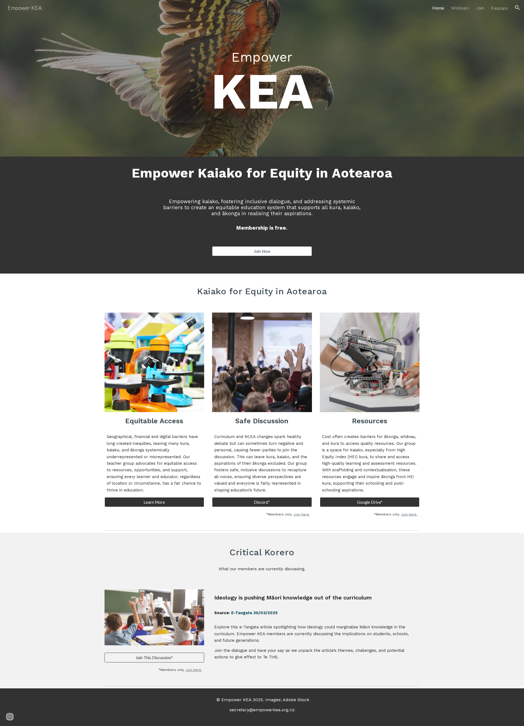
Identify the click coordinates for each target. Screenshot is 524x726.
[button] (517, 7)
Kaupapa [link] (499, 7)
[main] (262, 74)
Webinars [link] (460, 7)
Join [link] (480, 7)
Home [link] (438, 7)
